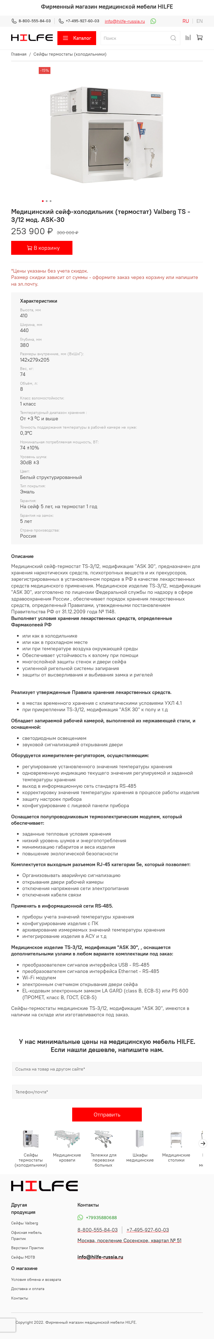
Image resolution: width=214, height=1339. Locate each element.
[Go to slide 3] (51, 201)
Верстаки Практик (27, 1247)
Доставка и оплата (27, 1288)
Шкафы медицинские (140, 1157)
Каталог (82, 38)
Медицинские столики (176, 1157)
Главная (18, 54)
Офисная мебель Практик (26, 1235)
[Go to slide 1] (43, 201)
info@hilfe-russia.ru (125, 21)
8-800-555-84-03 (35, 20)
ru (186, 21)
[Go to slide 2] (47, 201)
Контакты (19, 1298)
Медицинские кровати (67, 1157)
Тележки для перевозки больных (103, 1160)
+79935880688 (101, 1217)
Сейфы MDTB (23, 1257)
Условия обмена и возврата (36, 1279)
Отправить (107, 1114)
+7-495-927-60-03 (82, 20)
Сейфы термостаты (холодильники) (69, 54)
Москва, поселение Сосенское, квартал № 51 (129, 1240)
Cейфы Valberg (24, 1223)
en (199, 21)
